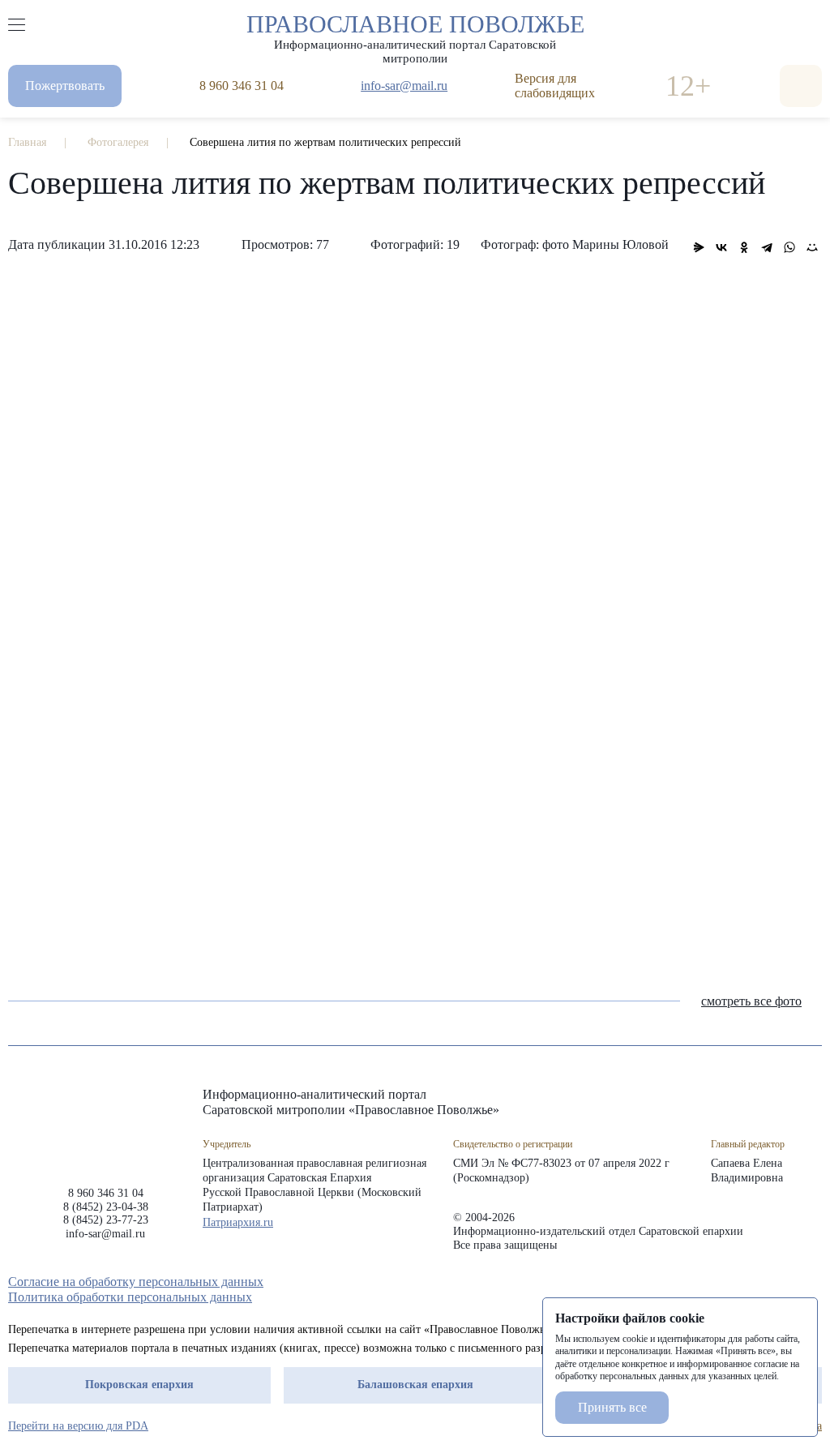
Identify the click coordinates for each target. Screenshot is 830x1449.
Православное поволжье (415, 35)
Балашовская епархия (415, 1384)
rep (726, 1282)
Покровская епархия (139, 1384)
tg (755, 1282)
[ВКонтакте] (721, 247)
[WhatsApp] (789, 247)
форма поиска (801, 86)
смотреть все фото (751, 1001)
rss (814, 1282)
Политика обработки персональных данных (130, 1297)
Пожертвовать (65, 85)
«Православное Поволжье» (105, 1124)
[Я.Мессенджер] (698, 247)
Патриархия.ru (238, 1222)
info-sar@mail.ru (404, 85)
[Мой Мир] (812, 247)
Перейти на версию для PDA (78, 1426)
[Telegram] (767, 247)
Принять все (612, 1407)
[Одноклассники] (744, 247)
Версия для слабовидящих (555, 85)
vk (785, 1282)
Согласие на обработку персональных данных (135, 1281)
